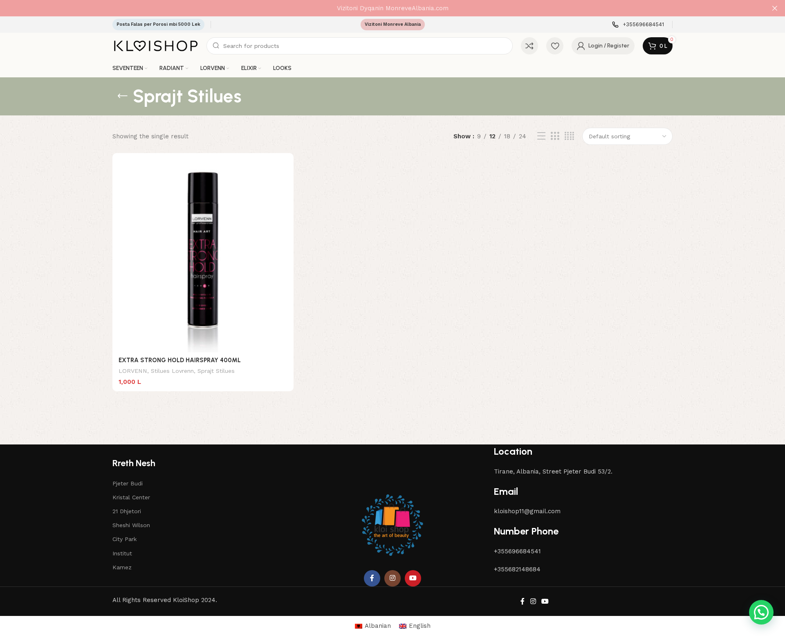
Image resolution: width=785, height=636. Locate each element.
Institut (122, 553)
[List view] (541, 136)
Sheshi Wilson (131, 525)
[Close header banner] (775, 8)
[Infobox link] (638, 24)
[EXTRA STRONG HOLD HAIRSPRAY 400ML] (203, 255)
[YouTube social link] (413, 578)
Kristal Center (131, 497)
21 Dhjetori (126, 511)
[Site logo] (155, 45)
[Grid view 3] (555, 136)
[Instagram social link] (392, 578)
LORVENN (133, 371)
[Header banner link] (380, 8)
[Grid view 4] (569, 136)
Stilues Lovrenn (172, 371)
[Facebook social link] (372, 578)
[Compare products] (529, 46)
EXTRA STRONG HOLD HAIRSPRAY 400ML (180, 360)
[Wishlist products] (554, 46)
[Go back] (122, 96)
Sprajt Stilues (216, 371)
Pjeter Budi (127, 483)
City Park (124, 539)
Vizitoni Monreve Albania (393, 24)
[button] (761, 612)
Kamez (122, 567)
